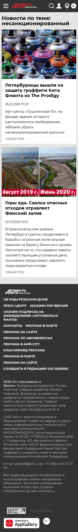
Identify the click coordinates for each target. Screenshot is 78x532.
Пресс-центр (14, 306)
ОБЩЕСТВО (14, 138)
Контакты (12, 326)
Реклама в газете (41, 326)
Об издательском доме (25, 299)
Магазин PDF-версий (49, 306)
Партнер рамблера (41, 510)
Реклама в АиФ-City (21, 344)
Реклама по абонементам (27, 338)
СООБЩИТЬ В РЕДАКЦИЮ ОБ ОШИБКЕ (35, 369)
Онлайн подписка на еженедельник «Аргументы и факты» (30, 316)
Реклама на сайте (20, 332)
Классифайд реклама (24, 350)
